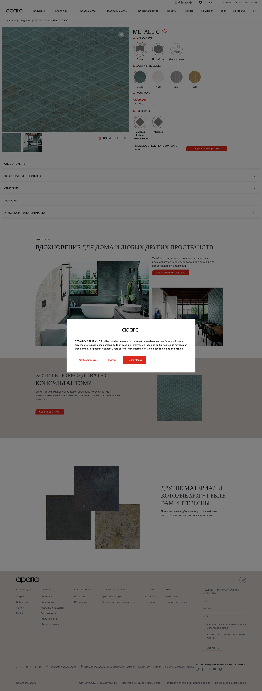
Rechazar (112, 360)
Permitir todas (135, 360)
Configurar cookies (88, 360)
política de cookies (172, 348)
